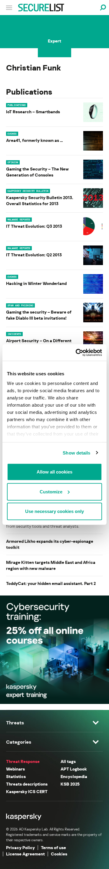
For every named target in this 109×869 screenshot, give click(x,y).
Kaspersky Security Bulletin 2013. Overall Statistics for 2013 (39, 200)
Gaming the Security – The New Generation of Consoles (37, 171)
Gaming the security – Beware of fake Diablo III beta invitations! (38, 314)
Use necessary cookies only (54, 511)
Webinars (15, 768)
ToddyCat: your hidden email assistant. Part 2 (51, 583)
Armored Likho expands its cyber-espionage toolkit (49, 544)
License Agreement (25, 853)
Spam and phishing (20, 305)
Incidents (14, 334)
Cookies (59, 853)
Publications (17, 105)
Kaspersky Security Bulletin (28, 190)
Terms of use (53, 847)
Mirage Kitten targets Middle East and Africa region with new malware (50, 565)
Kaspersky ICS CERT (27, 791)
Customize (51, 491)
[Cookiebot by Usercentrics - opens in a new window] (77, 352)
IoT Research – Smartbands (33, 111)
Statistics (16, 776)
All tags (68, 761)
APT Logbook (74, 768)
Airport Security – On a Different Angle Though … (38, 343)
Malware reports (19, 219)
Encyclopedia (74, 776)
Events (12, 133)
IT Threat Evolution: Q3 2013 (34, 226)
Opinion (13, 162)
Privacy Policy (20, 847)
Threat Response (23, 761)
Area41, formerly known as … (34, 140)
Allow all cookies (54, 471)
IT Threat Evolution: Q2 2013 (34, 254)
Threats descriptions (27, 783)
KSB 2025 (70, 783)
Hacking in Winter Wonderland (36, 283)
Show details (76, 452)
